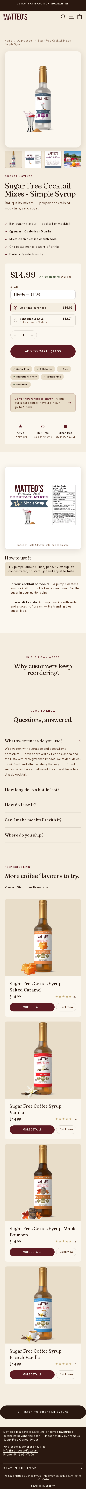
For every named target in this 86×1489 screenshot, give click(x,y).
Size (14, 287)
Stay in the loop (19, 1468)
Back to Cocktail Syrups (45, 1412)
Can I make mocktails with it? (43, 820)
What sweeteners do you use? (43, 740)
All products (25, 40)
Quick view (66, 1007)
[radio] (43, 307)
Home (8, 40)
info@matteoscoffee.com (20, 1450)
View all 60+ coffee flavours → (26, 887)
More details (32, 1007)
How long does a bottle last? (43, 789)
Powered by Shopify (43, 1485)
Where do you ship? (43, 835)
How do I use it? (43, 804)
